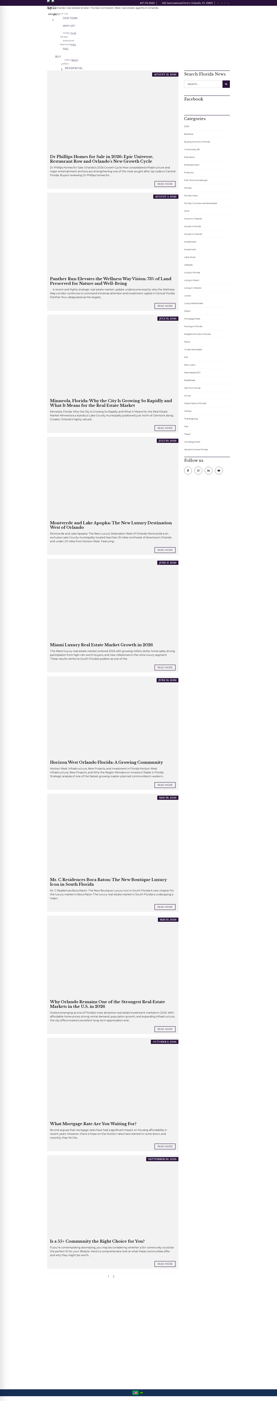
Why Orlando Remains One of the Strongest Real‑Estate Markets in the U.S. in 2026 (107, 1004)
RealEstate (189, 380)
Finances (188, 172)
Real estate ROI (192, 372)
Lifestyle (188, 264)
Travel (187, 434)
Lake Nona (189, 257)
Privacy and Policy (150, 1322)
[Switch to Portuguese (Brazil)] (141, 1393)
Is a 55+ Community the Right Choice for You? (97, 1241)
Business (188, 134)
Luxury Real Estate (193, 303)
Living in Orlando (192, 288)
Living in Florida (192, 272)
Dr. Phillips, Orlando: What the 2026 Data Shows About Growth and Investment (112, 1309)
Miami (187, 311)
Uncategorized (192, 441)
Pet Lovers (189, 365)
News (187, 341)
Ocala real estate (193, 349)
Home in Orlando (193, 218)
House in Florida (192, 226)
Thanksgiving (191, 418)
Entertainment (191, 164)
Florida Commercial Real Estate (200, 203)
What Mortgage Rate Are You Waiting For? (93, 1123)
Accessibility (147, 1306)
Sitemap (145, 1330)
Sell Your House (192, 388)
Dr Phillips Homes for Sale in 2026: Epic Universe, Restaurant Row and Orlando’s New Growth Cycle (101, 159)
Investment (190, 249)
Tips (186, 426)
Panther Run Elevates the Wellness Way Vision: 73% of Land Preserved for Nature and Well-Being (110, 281)
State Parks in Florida (195, 403)
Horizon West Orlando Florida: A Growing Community (106, 762)
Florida (187, 188)
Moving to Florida (193, 326)
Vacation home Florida (196, 449)
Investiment (190, 241)
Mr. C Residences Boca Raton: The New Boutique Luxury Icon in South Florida (108, 882)
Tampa (187, 411)
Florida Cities (191, 195)
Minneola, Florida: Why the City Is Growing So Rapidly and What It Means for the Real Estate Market (111, 403)
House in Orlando (193, 234)
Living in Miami (191, 280)
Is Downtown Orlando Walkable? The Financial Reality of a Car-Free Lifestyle (112, 1337)
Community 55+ (192, 149)
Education (189, 157)
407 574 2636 (147, 3)
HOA (186, 211)
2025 (186, 126)
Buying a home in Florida (197, 141)
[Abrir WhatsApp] (269, 1393)
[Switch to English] (135, 1393)
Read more (165, 184)
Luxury (187, 295)
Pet (186, 357)
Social (187, 395)
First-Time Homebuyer (196, 180)
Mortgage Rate (192, 318)
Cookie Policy (148, 1314)
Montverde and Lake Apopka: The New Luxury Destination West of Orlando (111, 525)
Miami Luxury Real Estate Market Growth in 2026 (101, 645)
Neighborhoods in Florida (197, 334)
